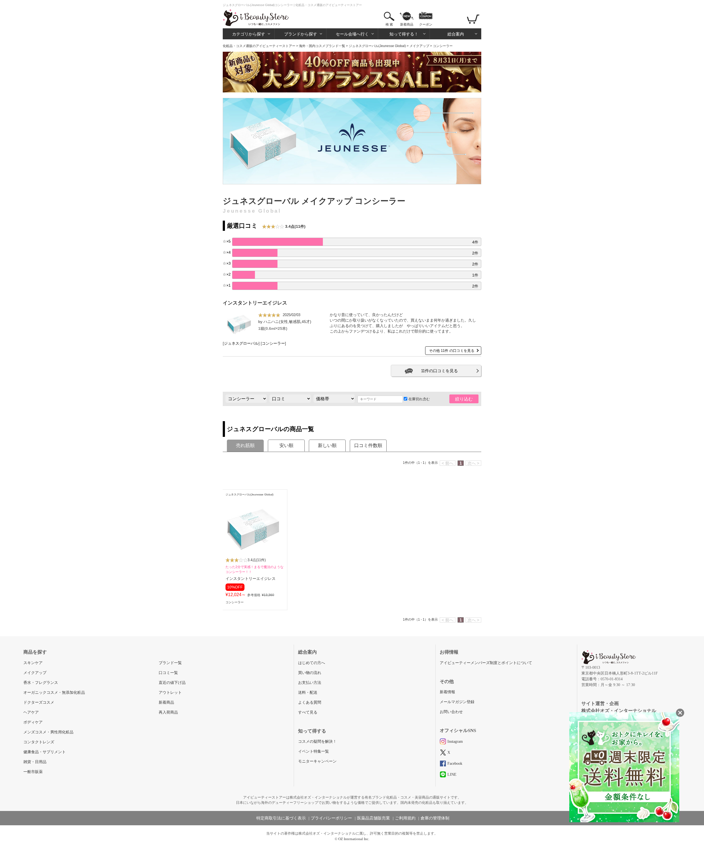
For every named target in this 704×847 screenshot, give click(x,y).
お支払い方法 (309, 683)
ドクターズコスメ (38, 702)
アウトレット (170, 692)
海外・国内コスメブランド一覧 (322, 46)
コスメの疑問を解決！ (317, 741)
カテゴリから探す (248, 34)
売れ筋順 (245, 445)
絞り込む (464, 399)
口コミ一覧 (168, 673)
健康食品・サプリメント (44, 752)
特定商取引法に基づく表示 (281, 818)
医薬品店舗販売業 (373, 818)
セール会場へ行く (352, 34)
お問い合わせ (451, 712)
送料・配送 (307, 692)
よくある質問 (309, 702)
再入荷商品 (168, 712)
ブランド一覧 (170, 663)
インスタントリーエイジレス (255, 303)
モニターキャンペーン (317, 761)
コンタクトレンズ (38, 742)
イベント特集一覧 (313, 751)
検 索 (389, 24)
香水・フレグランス (40, 683)
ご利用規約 (405, 818)
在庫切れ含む (418, 399)
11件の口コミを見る (439, 370)
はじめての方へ (311, 663)
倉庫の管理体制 (434, 818)
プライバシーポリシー (331, 818)
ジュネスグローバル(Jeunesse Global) (377, 46)
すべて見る (307, 712)
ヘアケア (31, 712)
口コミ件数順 (368, 445)
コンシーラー (273, 343)
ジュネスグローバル (241, 343)
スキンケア (33, 663)
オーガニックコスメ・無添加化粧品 (54, 692)
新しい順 (327, 445)
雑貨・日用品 (34, 762)
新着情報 (447, 692)
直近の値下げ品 (172, 683)
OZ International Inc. (353, 839)
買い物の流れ (309, 673)
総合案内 (455, 34)
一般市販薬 (33, 772)
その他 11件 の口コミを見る (451, 351)
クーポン (425, 24)
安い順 (286, 445)
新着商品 (406, 24)
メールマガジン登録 (457, 702)
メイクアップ (419, 46)
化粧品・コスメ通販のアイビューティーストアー (259, 46)
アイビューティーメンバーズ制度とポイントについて (486, 663)
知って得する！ (403, 34)
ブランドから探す (300, 34)
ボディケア (33, 722)
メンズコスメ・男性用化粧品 (48, 732)
